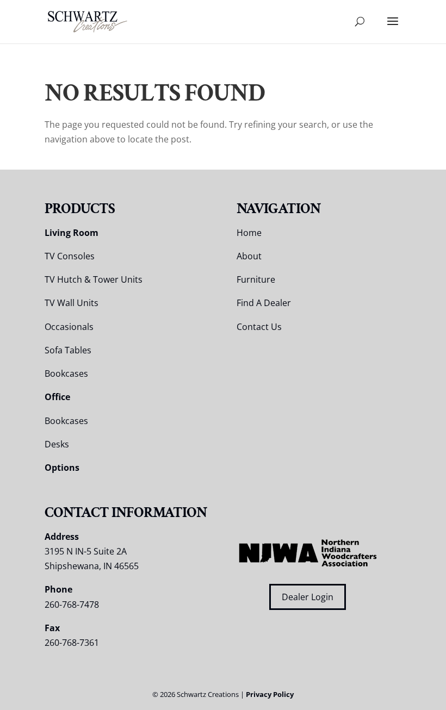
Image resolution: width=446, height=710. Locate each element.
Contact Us (259, 327)
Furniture (256, 279)
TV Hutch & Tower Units (94, 279)
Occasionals (69, 327)
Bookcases (66, 373)
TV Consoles (70, 256)
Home (249, 233)
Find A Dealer (264, 303)
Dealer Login (307, 597)
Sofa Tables (68, 350)
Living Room (71, 233)
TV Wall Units (71, 303)
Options (62, 468)
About (249, 256)
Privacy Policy (270, 694)
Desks (57, 444)
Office (57, 397)
